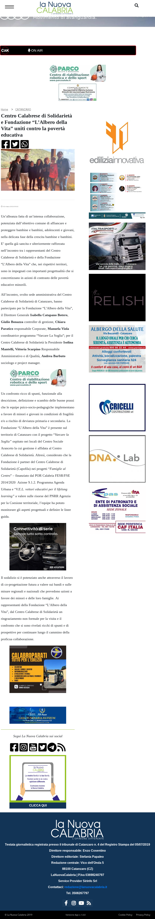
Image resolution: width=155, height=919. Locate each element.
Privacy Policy (143, 914)
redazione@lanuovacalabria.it (85, 887)
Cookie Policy (125, 914)
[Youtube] (81, 903)
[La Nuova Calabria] (55, 7)
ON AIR (36, 50)
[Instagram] (74, 903)
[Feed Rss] (89, 903)
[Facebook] (66, 903)
